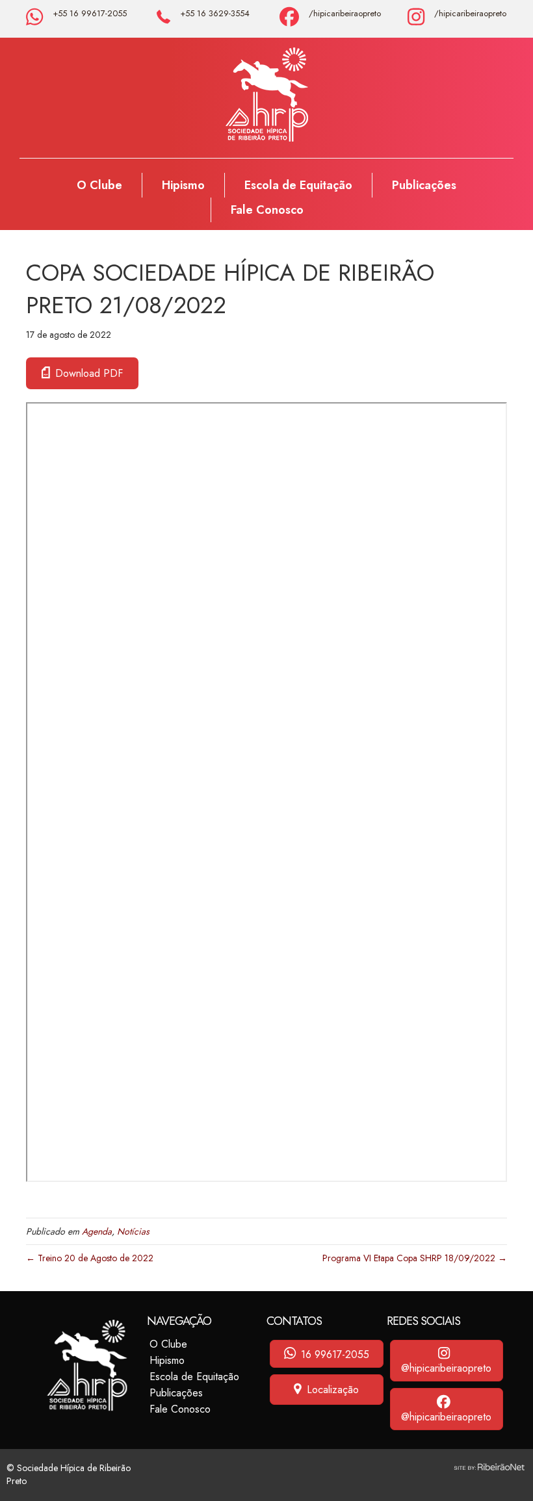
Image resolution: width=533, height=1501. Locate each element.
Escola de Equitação (298, 185)
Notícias (133, 1231)
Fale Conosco (267, 209)
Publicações (424, 185)
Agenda (97, 1231)
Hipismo (183, 185)
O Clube (99, 185)
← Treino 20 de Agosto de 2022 (89, 1257)
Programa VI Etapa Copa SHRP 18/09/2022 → (414, 1257)
